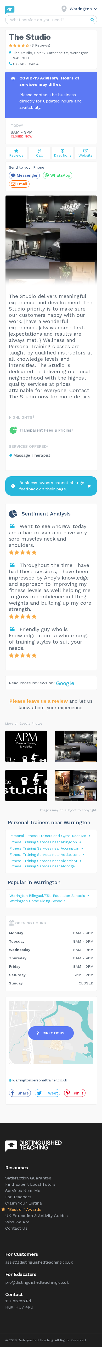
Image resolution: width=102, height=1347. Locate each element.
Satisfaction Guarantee (28, 1178)
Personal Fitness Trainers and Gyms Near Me (47, 836)
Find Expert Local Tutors (30, 1184)
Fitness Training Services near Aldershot (43, 861)
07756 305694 (26, 64)
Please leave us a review (38, 701)
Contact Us (16, 1228)
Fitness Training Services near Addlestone (45, 854)
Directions (53, 1033)
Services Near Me (22, 1190)
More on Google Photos (24, 723)
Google (65, 683)
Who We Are (17, 1221)
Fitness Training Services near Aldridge (42, 866)
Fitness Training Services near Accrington (44, 848)
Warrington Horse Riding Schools (37, 901)
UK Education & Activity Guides (36, 1215)
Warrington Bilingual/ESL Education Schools (47, 895)
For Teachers (18, 1196)
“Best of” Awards (23, 1209)
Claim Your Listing (23, 1203)
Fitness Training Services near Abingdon (43, 842)
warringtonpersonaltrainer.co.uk (39, 1080)
